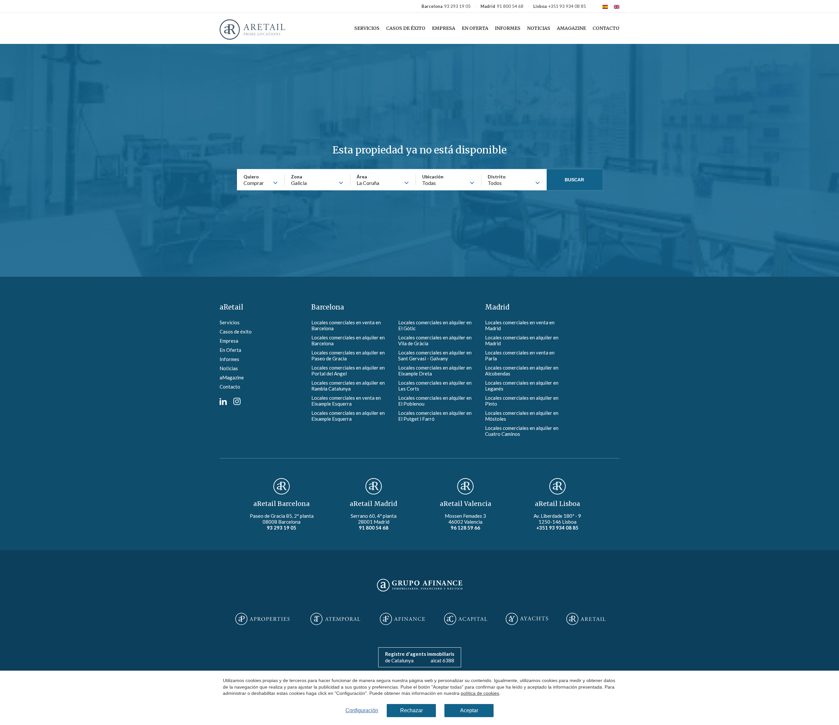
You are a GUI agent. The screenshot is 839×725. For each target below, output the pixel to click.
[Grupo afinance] (420, 592)
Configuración (361, 710)
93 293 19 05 (457, 6)
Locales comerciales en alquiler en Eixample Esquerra (348, 416)
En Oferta (475, 28)
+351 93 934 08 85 (567, 6)
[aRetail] (586, 619)
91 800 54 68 (510, 6)
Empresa (443, 28)
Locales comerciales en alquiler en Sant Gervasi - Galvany (435, 355)
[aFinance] (402, 619)
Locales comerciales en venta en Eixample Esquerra (346, 401)
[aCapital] (465, 619)
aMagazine (571, 28)
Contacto (606, 28)
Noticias (538, 28)
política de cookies (480, 693)
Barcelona (327, 307)
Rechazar (411, 710)
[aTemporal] (335, 619)
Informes (507, 28)
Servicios (367, 28)
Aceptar (469, 710)
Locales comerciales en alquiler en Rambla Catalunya (348, 386)
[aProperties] (262, 619)
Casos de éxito (405, 28)
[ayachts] (527, 619)
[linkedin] (223, 403)
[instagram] (237, 403)
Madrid (497, 307)
